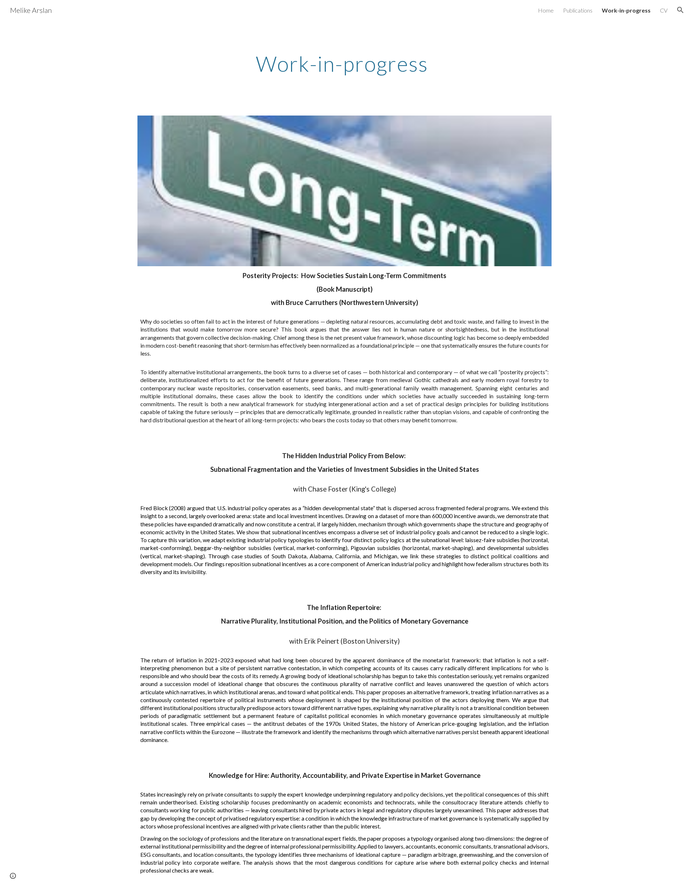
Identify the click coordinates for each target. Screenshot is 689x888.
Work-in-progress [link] (626, 10)
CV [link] (663, 10)
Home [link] (546, 10)
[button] (680, 10)
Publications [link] (577, 10)
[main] (344, 63)
